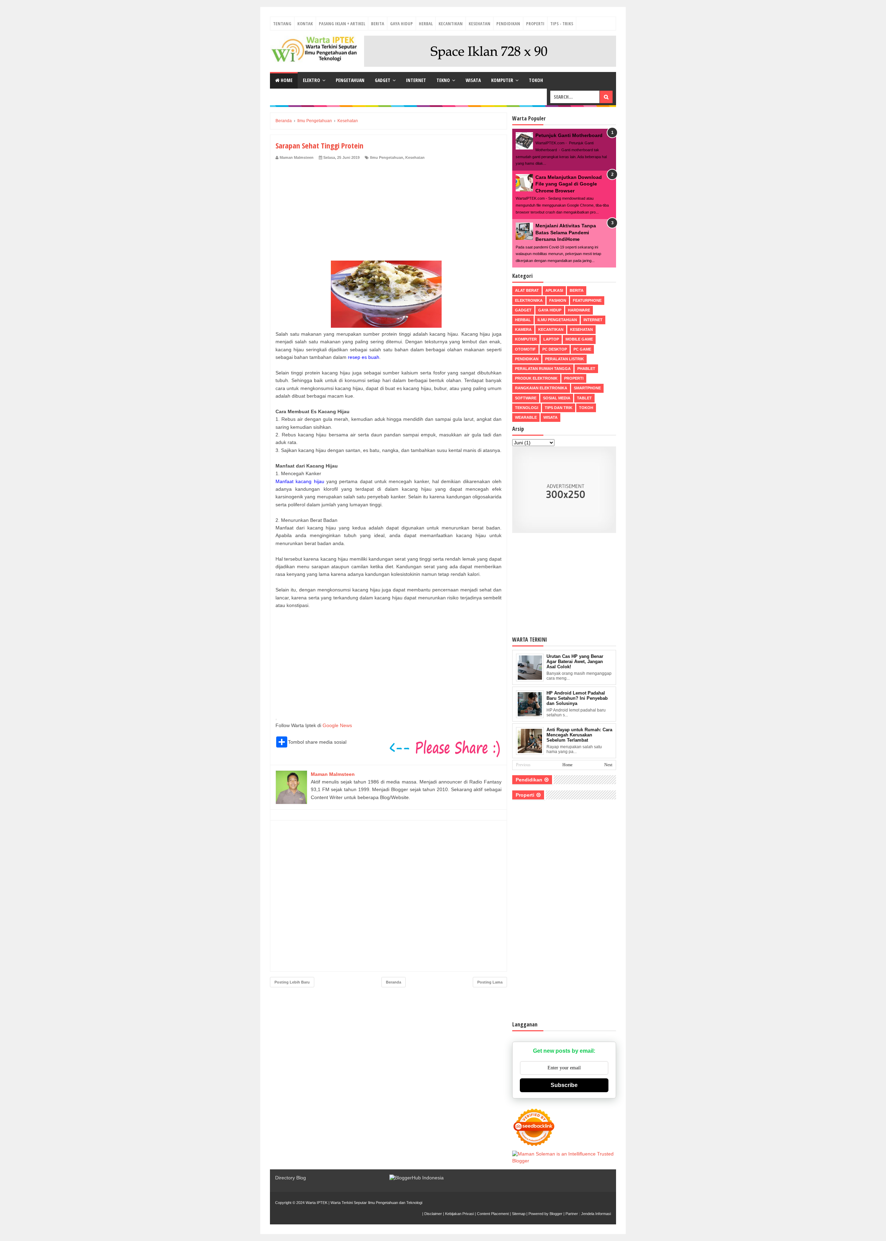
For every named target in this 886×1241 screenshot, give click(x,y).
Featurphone (587, 300)
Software (525, 398)
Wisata (473, 80)
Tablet (584, 398)
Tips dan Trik (558, 408)
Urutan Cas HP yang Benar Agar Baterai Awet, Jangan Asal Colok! (574, 661)
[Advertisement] (388, 212)
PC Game (582, 349)
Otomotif (525, 349)
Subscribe (564, 1085)
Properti (535, 23)
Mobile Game (579, 339)
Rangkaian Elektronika (541, 388)
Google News (337, 725)
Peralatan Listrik (564, 359)
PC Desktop (554, 349)
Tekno (443, 80)
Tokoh (536, 80)
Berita (377, 23)
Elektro (311, 80)
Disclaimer (433, 1214)
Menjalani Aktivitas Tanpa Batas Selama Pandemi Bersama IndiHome (565, 232)
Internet (416, 80)
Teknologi (526, 408)
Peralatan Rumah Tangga (543, 368)
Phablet (586, 368)
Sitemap (518, 1214)
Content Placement (493, 1214)
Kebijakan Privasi (459, 1214)
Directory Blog (290, 1177)
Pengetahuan (350, 80)
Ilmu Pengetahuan (386, 157)
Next (608, 764)
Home (286, 80)
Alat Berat (527, 290)
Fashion (557, 300)
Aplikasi (554, 290)
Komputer (502, 80)
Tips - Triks (561, 23)
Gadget (382, 80)
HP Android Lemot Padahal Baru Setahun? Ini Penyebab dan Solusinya (577, 698)
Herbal (426, 23)
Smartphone (587, 388)
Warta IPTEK (316, 1203)
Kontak (305, 23)
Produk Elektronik (536, 378)
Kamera (523, 329)
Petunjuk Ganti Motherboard (569, 135)
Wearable (526, 417)
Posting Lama (490, 982)
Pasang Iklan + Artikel (342, 23)
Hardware (579, 310)
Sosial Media (556, 398)
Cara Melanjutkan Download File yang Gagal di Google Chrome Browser (568, 183)
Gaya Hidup (401, 23)
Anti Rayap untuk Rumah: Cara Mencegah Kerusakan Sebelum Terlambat (579, 735)
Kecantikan (451, 23)
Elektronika (529, 300)
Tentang (282, 23)
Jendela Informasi (596, 1214)
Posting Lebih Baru (292, 982)
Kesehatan (479, 23)
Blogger (556, 1214)
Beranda (393, 982)
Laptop (551, 339)
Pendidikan (508, 23)
